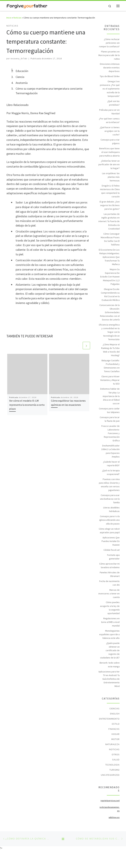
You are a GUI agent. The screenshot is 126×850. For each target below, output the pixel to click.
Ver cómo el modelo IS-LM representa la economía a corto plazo (27, 404)
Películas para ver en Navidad (109, 111)
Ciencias (114, 708)
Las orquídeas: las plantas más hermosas (111, 177)
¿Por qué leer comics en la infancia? (109, 120)
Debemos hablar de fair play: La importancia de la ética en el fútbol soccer (110, 396)
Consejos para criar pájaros (110, 141)
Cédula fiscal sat (112, 549)
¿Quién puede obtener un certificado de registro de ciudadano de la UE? (110, 650)
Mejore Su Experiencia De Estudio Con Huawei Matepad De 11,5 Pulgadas (110, 276)
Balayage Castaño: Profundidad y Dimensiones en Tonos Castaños (111, 366)
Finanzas (114, 728)
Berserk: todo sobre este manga (110, 664)
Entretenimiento (109, 718)
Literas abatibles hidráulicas (111, 509)
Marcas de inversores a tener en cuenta (109, 593)
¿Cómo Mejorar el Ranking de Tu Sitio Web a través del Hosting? (110, 350)
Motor (115, 739)
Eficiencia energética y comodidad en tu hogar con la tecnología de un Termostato (109, 332)
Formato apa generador (113, 556)
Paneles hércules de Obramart (110, 574)
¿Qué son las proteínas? (113, 103)
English (115, 713)
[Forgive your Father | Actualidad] (26, 5)
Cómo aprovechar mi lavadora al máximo (109, 565)
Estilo (116, 723)
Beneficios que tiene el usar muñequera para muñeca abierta (109, 152)
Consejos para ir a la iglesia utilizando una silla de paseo (109, 520)
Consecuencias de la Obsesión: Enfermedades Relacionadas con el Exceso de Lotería (109, 312)
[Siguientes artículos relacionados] (86, 345)
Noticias (17, 17)
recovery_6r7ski (18, 58)
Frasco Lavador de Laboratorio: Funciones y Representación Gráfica (110, 433)
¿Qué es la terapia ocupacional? (111, 472)
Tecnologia (112, 764)
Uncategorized (110, 774)
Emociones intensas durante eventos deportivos (110, 67)
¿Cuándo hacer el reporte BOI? (111, 463)
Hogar (116, 734)
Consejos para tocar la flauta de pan (110, 419)
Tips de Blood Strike (110, 76)
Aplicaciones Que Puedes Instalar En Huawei (111, 541)
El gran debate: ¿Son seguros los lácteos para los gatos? (110, 205)
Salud (116, 759)
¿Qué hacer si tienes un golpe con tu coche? (110, 131)
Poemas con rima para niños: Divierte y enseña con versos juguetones (109, 485)
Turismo (114, 769)
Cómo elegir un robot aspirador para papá (109, 530)
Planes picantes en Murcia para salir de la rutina (109, 55)
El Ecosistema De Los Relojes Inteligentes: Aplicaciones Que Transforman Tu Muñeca (109, 257)
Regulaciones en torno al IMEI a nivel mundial (110, 622)
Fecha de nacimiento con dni (109, 583)
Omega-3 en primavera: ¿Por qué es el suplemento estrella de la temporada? (110, 88)
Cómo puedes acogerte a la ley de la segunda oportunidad (110, 608)
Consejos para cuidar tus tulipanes (109, 410)
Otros (116, 754)
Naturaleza (112, 744)
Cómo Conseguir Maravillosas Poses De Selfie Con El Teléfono (110, 239)
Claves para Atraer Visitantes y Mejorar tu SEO (110, 380)
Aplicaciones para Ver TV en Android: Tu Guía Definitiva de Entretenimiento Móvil (109, 679)
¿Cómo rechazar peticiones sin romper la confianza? (109, 43)
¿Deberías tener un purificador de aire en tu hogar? (109, 164)
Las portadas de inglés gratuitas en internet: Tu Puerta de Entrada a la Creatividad (109, 221)
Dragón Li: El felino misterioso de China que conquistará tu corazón (110, 191)
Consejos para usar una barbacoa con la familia (110, 499)
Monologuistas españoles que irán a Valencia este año (109, 634)
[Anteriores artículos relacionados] (78, 345)
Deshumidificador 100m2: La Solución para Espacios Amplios (110, 451)
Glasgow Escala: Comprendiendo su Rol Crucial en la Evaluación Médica (110, 294)
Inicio (8, 17)
